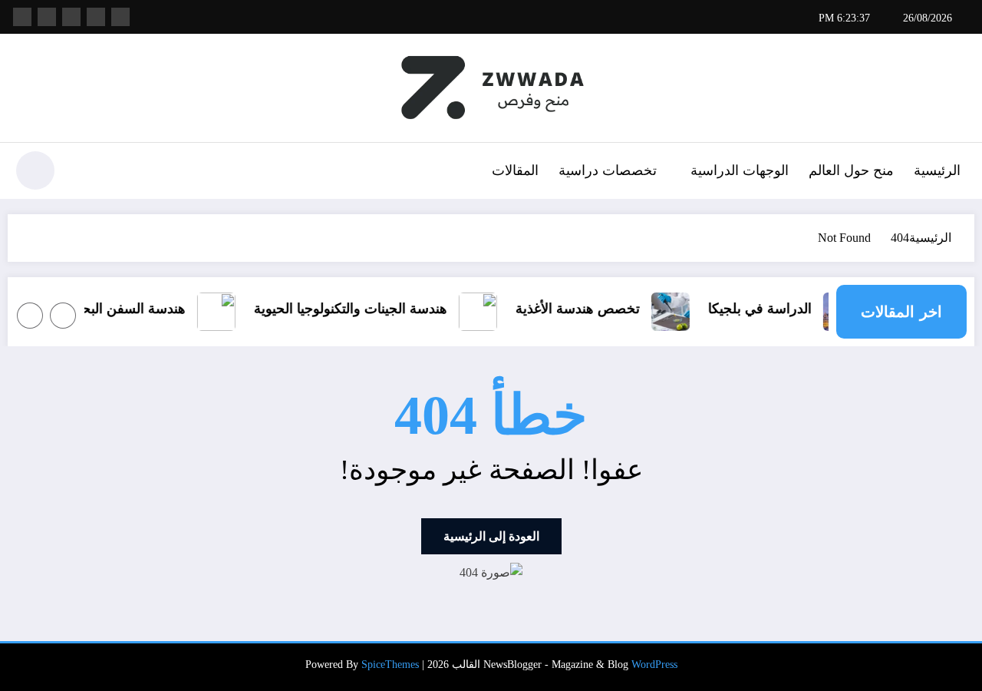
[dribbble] (71, 17)
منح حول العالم (851, 170)
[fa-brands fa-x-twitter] (96, 17)
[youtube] (22, 17)
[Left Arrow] (63, 315)
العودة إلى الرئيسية (491, 536)
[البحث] (85, 173)
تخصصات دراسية (608, 170)
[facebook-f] (120, 17)
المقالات (515, 170)
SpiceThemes (390, 664)
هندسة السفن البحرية (162, 308)
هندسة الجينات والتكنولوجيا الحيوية (388, 308)
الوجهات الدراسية (739, 170)
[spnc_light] (35, 170)
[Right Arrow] (30, 315)
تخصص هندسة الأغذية (615, 308)
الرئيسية (937, 170)
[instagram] (47, 17)
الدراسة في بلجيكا (797, 308)
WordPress (654, 664)
